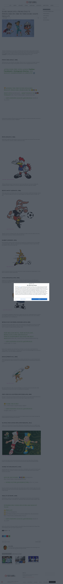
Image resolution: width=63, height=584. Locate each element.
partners (20, 286)
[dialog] (31, 292)
